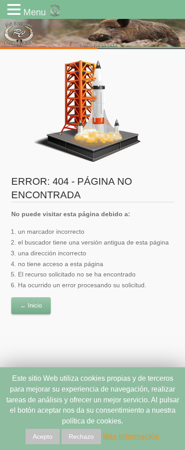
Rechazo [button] (81, 436)
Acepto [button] (43, 436)
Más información (131, 436)
